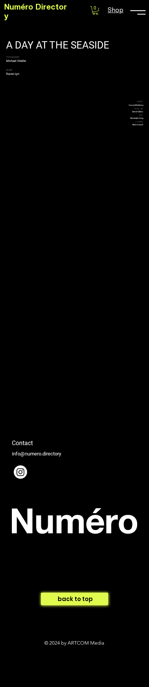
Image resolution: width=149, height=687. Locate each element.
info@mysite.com (32, 592)
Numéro (20, 8)
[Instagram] (20, 472)
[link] (95, 10)
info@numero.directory (36, 454)
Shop (115, 10)
